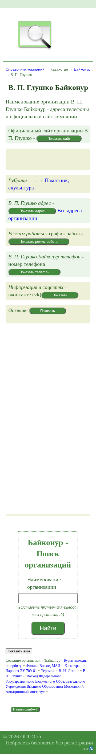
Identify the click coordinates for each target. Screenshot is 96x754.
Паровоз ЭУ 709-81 (21, 671)
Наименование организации (44, 583)
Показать (60, 295)
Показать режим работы (38, 242)
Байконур (82, 69)
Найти (48, 628)
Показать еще (19, 651)
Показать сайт (58, 139)
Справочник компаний (25, 69)
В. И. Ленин (69, 671)
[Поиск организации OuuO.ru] (35, 49)
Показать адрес (32, 211)
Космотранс (74, 666)
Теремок (47, 671)
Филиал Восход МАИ (43, 666)
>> (86, 749)
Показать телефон (34, 272)
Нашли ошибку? (25, 709)
